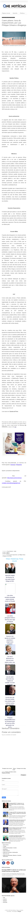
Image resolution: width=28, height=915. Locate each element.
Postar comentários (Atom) (10, 771)
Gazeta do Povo (14, 411)
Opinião (15, 13)
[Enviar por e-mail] (3, 553)
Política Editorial (6, 850)
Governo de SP (9, 554)
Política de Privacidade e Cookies (10, 847)
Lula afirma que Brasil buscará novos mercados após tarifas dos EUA (16, 836)
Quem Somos (6, 844)
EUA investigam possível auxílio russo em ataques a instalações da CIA (17, 828)
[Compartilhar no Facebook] (7, 553)
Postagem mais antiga (21, 768)
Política (22, 13)
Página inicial (6, 13)
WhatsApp (5, 902)
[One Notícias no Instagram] (12, 863)
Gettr (4, 897)
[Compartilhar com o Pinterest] (9, 553)
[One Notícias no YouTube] (8, 863)
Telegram (5, 900)
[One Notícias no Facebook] (3, 863)
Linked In (5, 899)
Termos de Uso (6, 853)
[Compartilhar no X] (6, 553)
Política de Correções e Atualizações (10, 852)
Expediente (5, 849)
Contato (4, 846)
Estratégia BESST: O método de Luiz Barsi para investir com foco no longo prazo (16, 804)
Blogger (19, 911)
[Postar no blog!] (4, 553)
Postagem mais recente (7, 768)
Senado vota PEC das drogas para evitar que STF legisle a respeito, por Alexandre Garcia (17, 813)
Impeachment (14, 554)
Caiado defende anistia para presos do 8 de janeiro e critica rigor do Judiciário (17, 821)
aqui (15, 426)
